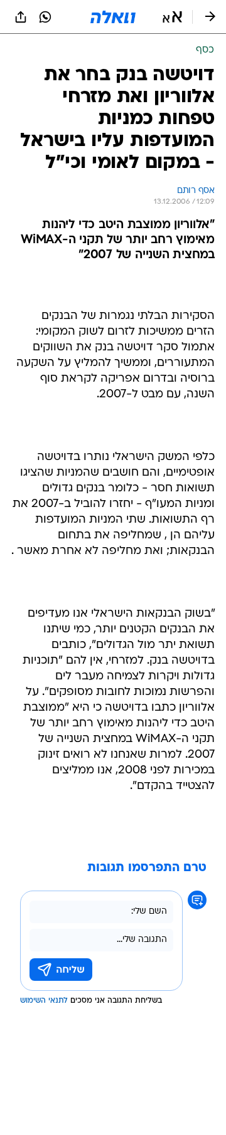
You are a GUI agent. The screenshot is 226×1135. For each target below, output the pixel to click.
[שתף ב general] (21, 17)
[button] (172, 17)
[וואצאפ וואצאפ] (45, 17)
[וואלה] (113, 17)
